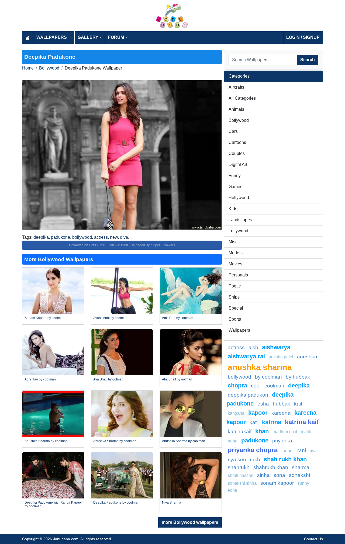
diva (124, 237)
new (114, 237)
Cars (233, 131)
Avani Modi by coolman (110, 318)
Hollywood (239, 197)
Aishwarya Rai (246, 356)
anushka (307, 356)
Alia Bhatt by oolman (108, 379)
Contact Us (313, 539)
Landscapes (240, 219)
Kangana (236, 413)
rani (301, 450)
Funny (235, 175)
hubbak (281, 404)
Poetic (235, 286)
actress (101, 237)
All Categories (242, 98)
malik (306, 431)
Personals (238, 275)
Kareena (281, 413)
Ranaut (287, 450)
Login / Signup (303, 37)
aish (253, 347)
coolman (274, 386)
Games (235, 186)
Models (236, 253)
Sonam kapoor (277, 483)
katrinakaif (239, 431)
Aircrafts (236, 87)
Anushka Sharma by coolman (46, 441)
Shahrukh (239, 467)
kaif (298, 404)
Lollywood (238, 230)
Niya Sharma (171, 502)
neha (232, 441)
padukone (60, 237)
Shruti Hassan (240, 475)
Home (28, 68)
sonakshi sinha (242, 483)
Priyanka (282, 440)
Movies (235, 264)
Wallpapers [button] (52, 37)
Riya (313, 450)
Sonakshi (299, 475)
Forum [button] (116, 37)
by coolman (268, 377)
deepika (41, 237)
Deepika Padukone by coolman (116, 502)
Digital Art (238, 164)
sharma (300, 467)
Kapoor (258, 412)
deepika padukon (248, 395)
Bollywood (49, 68)
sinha (263, 475)
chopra (237, 385)
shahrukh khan (270, 467)
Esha (263, 404)
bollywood (82, 237)
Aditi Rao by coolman (177, 318)
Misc (233, 242)
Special (236, 308)
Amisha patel (281, 357)
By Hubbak (298, 377)
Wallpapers (239, 330)
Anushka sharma (260, 367)
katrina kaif (302, 421)
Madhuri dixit (284, 431)
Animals (236, 109)
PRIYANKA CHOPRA (253, 449)
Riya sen (237, 459)
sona (279, 475)
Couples (237, 153)
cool (256, 386)
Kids (233, 208)
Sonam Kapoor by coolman (44, 318)
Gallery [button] (88, 37)
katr (254, 422)
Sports (235, 319)
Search (307, 59)
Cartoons (237, 142)
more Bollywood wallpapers (190, 522)
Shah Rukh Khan (285, 459)
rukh (255, 459)
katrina (271, 422)
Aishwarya (276, 347)
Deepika (299, 385)
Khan (262, 431)
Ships (234, 297)
